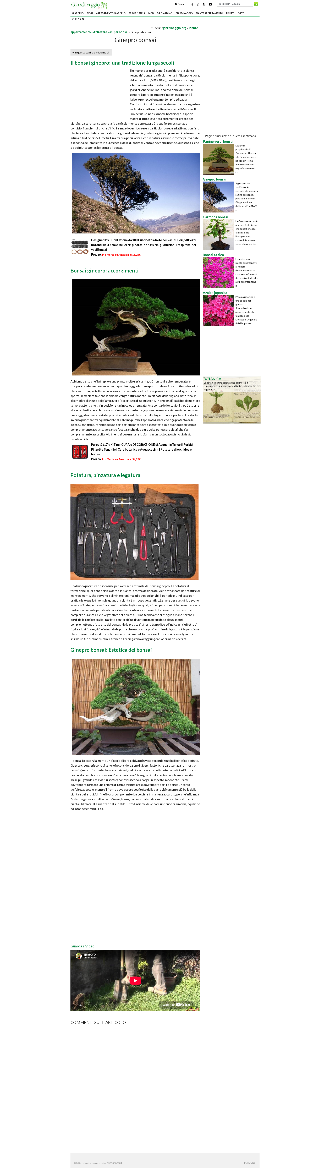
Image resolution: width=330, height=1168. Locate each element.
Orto (241, 13)
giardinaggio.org (174, 28)
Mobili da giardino (160, 13)
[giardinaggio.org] (90, 5)
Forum (180, 4)
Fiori (90, 13)
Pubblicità (249, 1163)
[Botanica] (232, 399)
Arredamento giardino (110, 13)
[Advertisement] (110, 27)
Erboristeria (137, 13)
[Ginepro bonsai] (219, 197)
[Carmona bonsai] (219, 234)
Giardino (78, 13)
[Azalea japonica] (219, 310)
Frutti (230, 13)
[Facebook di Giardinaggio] (192, 4)
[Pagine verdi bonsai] (219, 159)
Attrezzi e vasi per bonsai (110, 32)
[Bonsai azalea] (219, 272)
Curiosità (78, 19)
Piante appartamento (209, 13)
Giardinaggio (184, 13)
